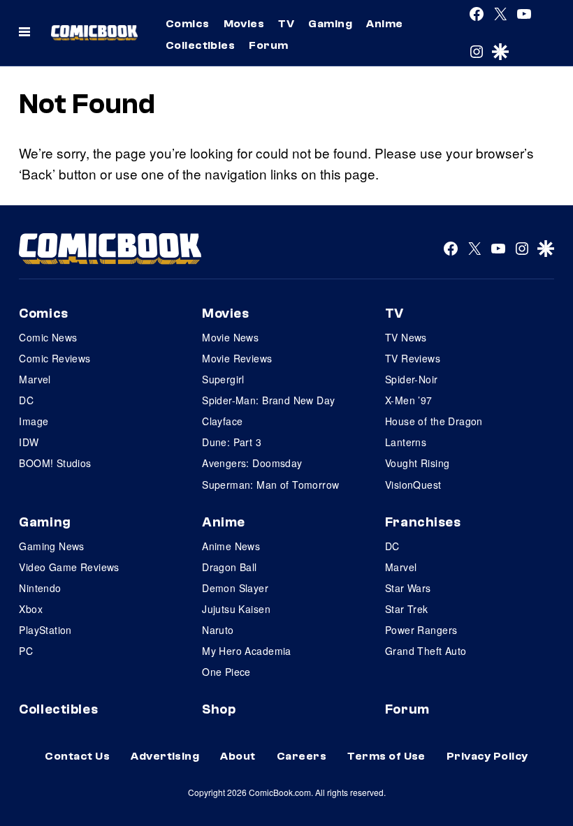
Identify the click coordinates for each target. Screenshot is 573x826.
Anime (384, 23)
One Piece (226, 672)
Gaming (330, 23)
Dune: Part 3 (231, 442)
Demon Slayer (235, 588)
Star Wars (408, 588)
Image (33, 421)
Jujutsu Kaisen (236, 609)
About (237, 756)
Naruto (218, 630)
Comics (188, 23)
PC (26, 651)
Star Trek (406, 609)
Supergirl (223, 379)
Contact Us (77, 756)
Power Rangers (421, 630)
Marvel (35, 379)
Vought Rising (417, 463)
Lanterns (405, 442)
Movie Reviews (237, 358)
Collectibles (200, 45)
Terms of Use (386, 756)
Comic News (48, 337)
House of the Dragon (434, 421)
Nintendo (40, 588)
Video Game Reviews (69, 567)
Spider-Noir (411, 379)
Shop (218, 709)
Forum (268, 45)
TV (286, 23)
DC (26, 400)
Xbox (31, 609)
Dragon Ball (229, 567)
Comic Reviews (54, 358)
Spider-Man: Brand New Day (268, 400)
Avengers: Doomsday (252, 463)
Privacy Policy (487, 756)
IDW (28, 442)
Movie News (230, 337)
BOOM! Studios (55, 463)
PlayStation (45, 630)
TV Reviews (412, 358)
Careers (301, 756)
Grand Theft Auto (426, 651)
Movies (244, 23)
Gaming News (52, 546)
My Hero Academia (246, 651)
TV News (406, 337)
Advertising (165, 756)
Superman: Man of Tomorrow (271, 485)
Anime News (231, 546)
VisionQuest (413, 485)
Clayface (222, 421)
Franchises (423, 522)
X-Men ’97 (409, 400)
